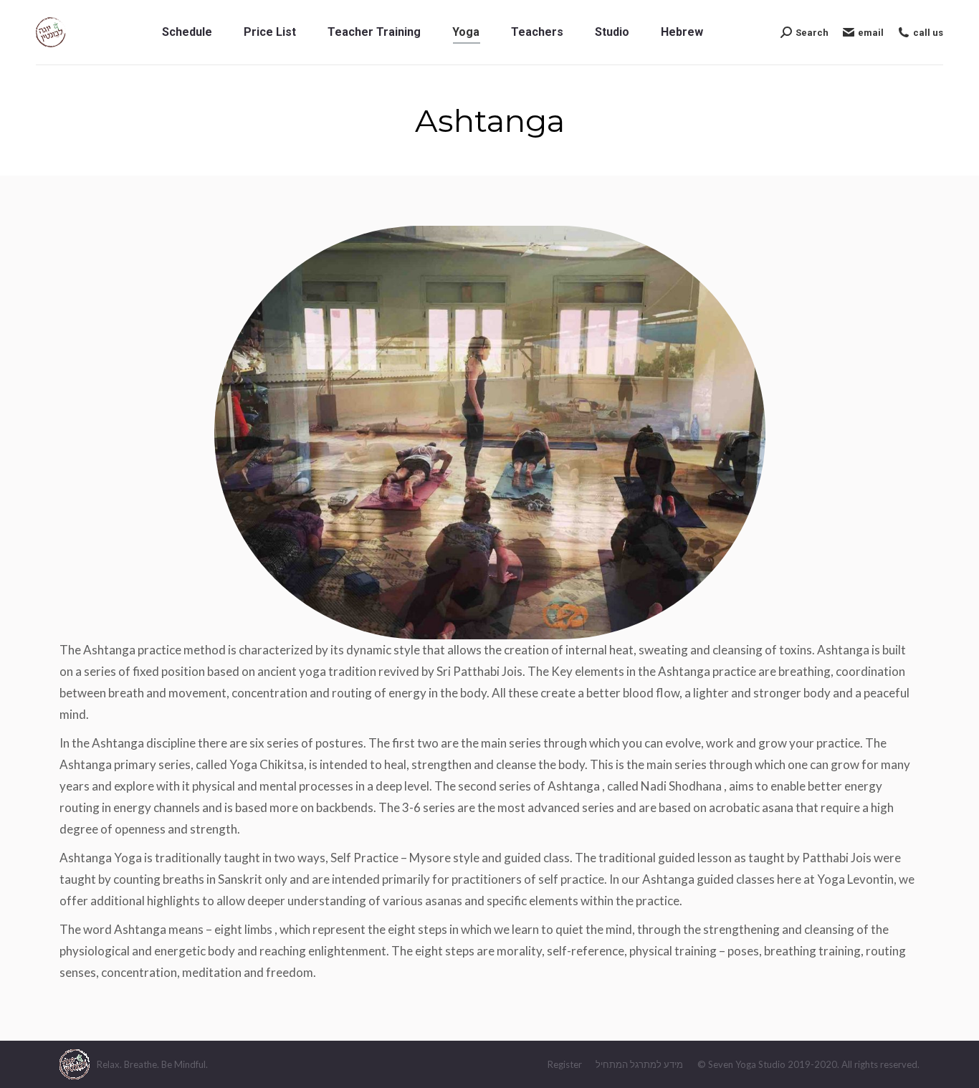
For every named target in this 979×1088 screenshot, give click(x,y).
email (871, 32)
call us (928, 32)
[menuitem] (187, 32)
